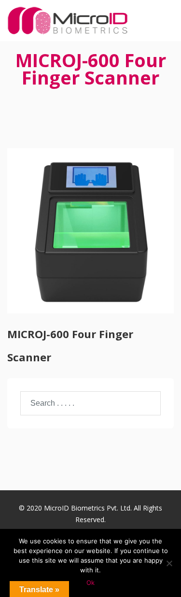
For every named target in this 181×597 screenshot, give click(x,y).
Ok (90, 582)
